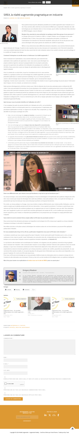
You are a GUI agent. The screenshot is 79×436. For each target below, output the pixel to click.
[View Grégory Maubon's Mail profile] (20, 279)
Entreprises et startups (18, 325)
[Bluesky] (54, 415)
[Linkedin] (45, 415)
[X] (50, 415)
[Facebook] (58, 415)
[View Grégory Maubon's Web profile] (20, 276)
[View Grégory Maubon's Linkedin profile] (20, 272)
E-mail (6, 364)
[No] (77, 2)
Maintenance (26, 327)
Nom (5, 357)
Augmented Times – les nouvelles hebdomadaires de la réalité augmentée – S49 (14, 312)
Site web (6, 370)
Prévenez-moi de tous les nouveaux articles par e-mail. (23, 395)
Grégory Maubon (25, 18)
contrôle (12, 327)
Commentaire (8, 338)
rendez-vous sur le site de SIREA (37, 260)
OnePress (42, 432)
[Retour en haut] (72, 429)
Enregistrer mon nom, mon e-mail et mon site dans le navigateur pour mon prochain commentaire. (37, 379)
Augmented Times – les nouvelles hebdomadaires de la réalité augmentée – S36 (62, 312)
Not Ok (48, 2)
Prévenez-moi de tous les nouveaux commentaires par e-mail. (25, 390)
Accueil (5, 7)
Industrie (18, 327)
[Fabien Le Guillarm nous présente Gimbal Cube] (39, 303)
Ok (43, 2)
